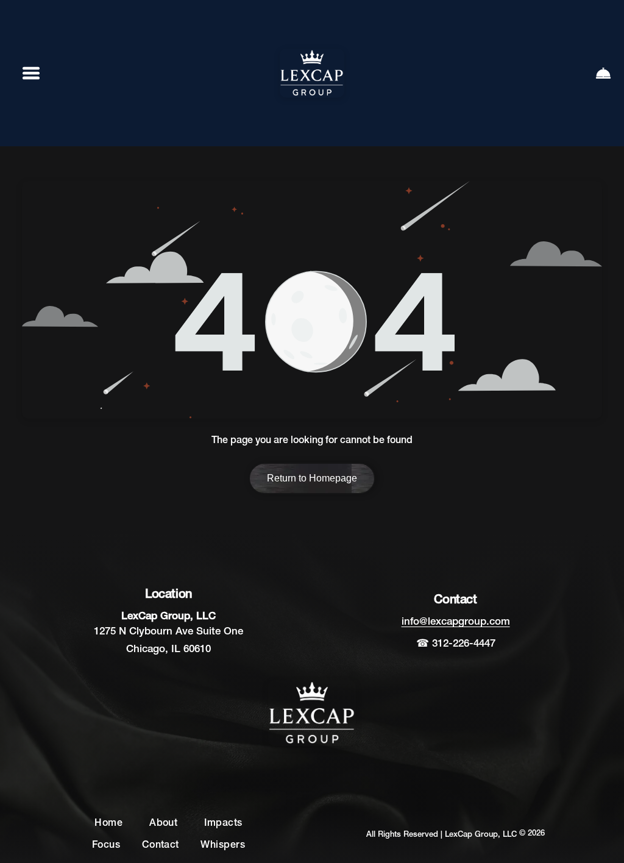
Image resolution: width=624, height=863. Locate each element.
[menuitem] (108, 824)
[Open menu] (31, 73)
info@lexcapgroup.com (456, 622)
